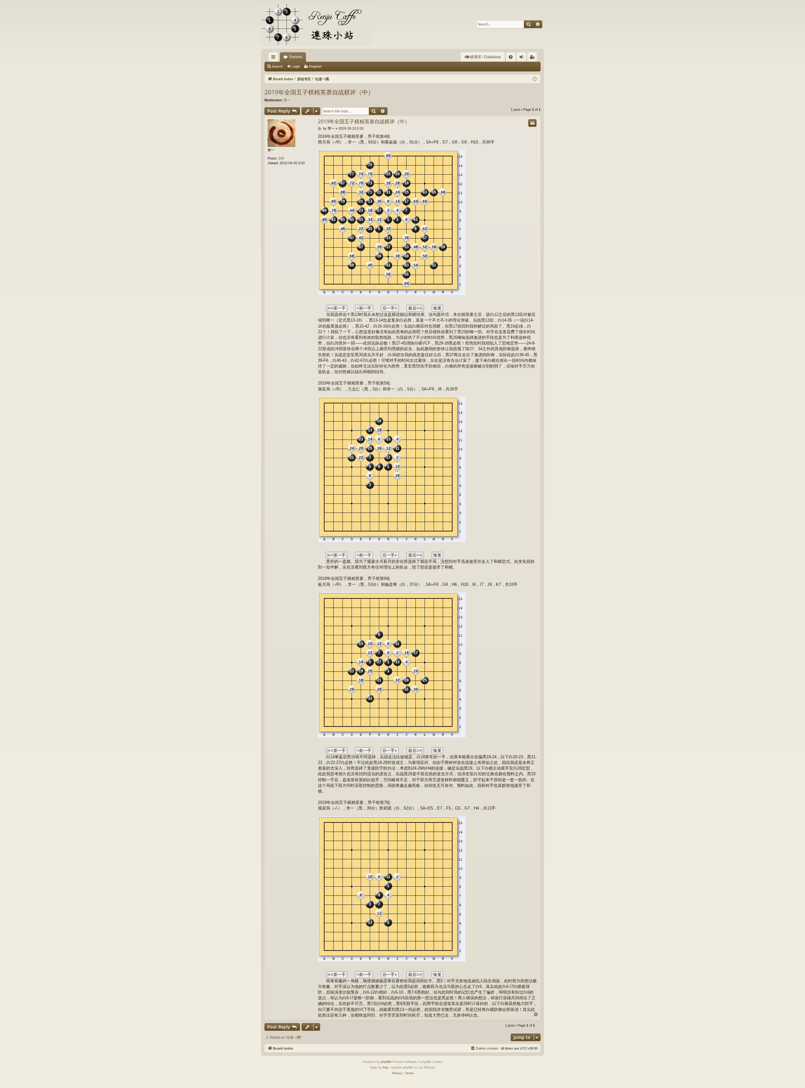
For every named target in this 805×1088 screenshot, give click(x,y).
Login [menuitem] (522, 58)
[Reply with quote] (532, 123)
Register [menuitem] (533, 58)
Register (315, 66)
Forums (295, 57)
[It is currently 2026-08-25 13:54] (535, 79)
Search (277, 66)
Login (296, 66)
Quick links (274, 58)
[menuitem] (483, 57)
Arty (385, 1067)
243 (281, 158)
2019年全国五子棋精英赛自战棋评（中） (319, 92)
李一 (287, 100)
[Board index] (316, 24)
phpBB (386, 1061)
